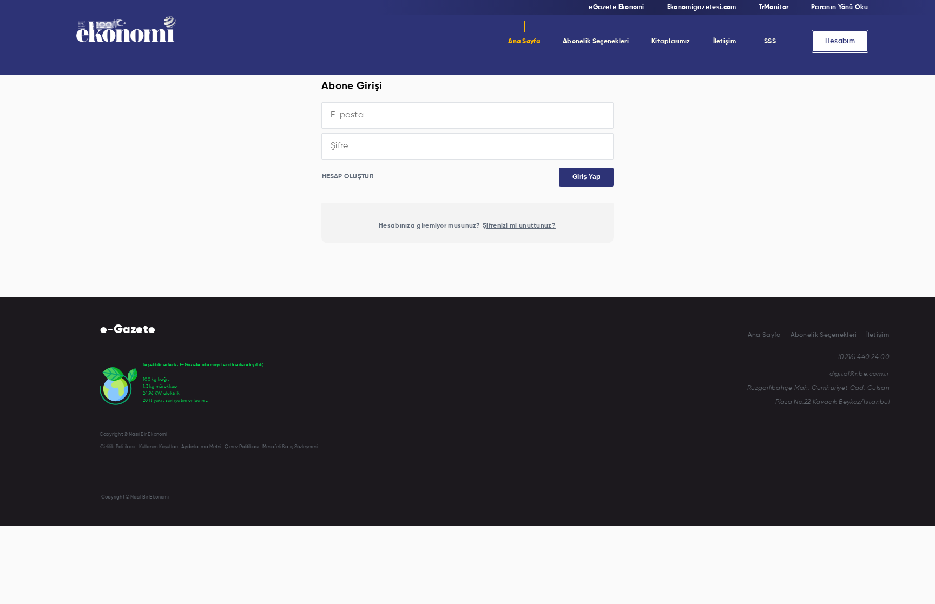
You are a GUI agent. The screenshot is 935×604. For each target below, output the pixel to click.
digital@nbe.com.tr (859, 374)
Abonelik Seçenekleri (596, 41)
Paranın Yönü (587, 112)
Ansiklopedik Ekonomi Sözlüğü (700, 68)
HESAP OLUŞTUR (347, 177)
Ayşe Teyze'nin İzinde (685, 112)
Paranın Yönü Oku (839, 7)
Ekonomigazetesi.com (701, 7)
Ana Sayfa (524, 41)
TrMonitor (581, 90)
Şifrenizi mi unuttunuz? (519, 226)
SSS (770, 41)
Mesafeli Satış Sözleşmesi (290, 446)
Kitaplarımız (670, 41)
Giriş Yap (586, 177)
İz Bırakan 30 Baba (682, 90)
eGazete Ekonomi (616, 7)
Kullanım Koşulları (158, 446)
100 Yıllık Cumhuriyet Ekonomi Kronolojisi (716, 133)
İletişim (724, 41)
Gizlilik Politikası (117, 446)
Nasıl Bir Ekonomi (593, 68)
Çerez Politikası (242, 446)
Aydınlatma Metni (201, 446)
